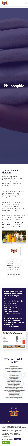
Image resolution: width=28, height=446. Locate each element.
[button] (26, 3)
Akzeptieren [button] (6, 442)
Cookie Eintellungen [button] (7, 439)
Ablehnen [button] (17, 439)
